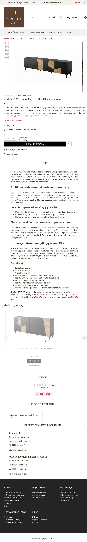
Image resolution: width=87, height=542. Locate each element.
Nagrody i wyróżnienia (40, 520)
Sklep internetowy (41, 539)
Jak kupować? (65, 500)
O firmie (35, 517)
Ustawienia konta (38, 495)
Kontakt (35, 522)
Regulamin (7, 503)
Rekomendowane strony (69, 495)
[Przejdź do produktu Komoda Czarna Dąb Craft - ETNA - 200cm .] (34, 328)
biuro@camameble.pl (18, 450)
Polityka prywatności (67, 492)
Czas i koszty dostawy (12, 520)
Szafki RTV (20, 39)
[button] (54, 17)
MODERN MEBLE (9, 39)
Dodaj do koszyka (35, 144)
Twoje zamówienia (39, 492)
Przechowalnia (37, 498)
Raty (5, 506)
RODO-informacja (67, 498)
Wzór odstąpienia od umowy (14, 495)
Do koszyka (34, 361)
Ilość (5, 134)
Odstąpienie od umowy (12, 498)
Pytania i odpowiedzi (11, 500)
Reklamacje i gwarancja (12, 492)
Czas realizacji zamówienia (13, 522)
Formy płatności (10, 517)
